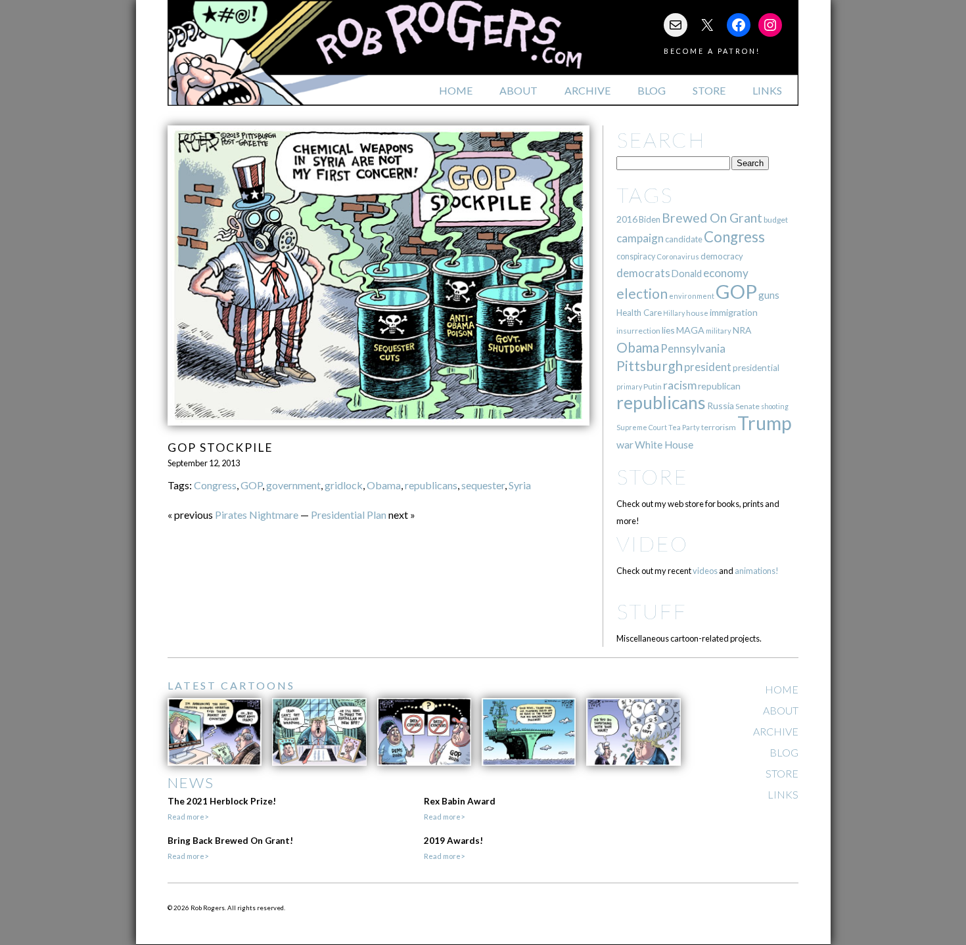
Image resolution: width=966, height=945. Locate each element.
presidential (756, 368)
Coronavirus (677, 256)
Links (767, 90)
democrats (643, 273)
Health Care (639, 312)
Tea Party (684, 427)
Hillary (674, 313)
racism (680, 385)
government (293, 485)
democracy (722, 256)
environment (691, 296)
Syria (520, 485)
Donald (687, 273)
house (697, 313)
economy (725, 273)
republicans (431, 485)
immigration (734, 312)
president (707, 367)
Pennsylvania (692, 348)
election (642, 293)
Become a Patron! (712, 51)
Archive (587, 90)
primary (629, 386)
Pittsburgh (649, 365)
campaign (640, 238)
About (518, 90)
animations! (757, 570)
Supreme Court (641, 427)
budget (776, 220)
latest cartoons (231, 685)
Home (455, 90)
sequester (483, 485)
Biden (649, 219)
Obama (384, 485)
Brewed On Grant (712, 217)
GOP (251, 485)
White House (664, 445)
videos (705, 570)
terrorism (718, 427)
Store (709, 90)
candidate (683, 239)
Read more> (188, 816)
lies (668, 330)
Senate (747, 406)
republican (719, 385)
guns (768, 295)
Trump (764, 423)
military (718, 330)
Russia (720, 405)
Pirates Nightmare (256, 514)
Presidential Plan (348, 514)
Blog (651, 90)
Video (652, 543)
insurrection (638, 331)
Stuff (651, 611)
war (624, 444)
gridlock (344, 485)
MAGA (690, 330)
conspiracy (635, 256)
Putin (652, 386)
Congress (215, 485)
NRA (742, 330)
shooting (775, 406)
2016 (626, 219)
